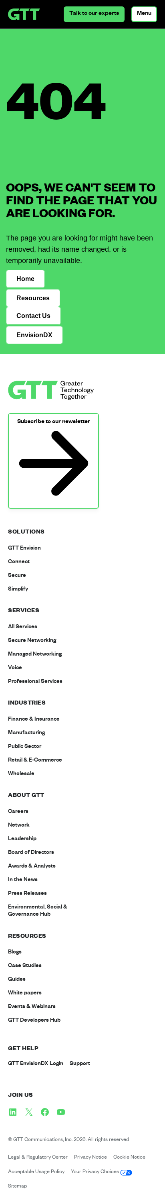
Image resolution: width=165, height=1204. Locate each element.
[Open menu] (144, 14)
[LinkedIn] (13, 1112)
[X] (29, 1112)
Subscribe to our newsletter (53, 422)
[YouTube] (61, 1112)
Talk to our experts (94, 14)
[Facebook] (45, 1112)
